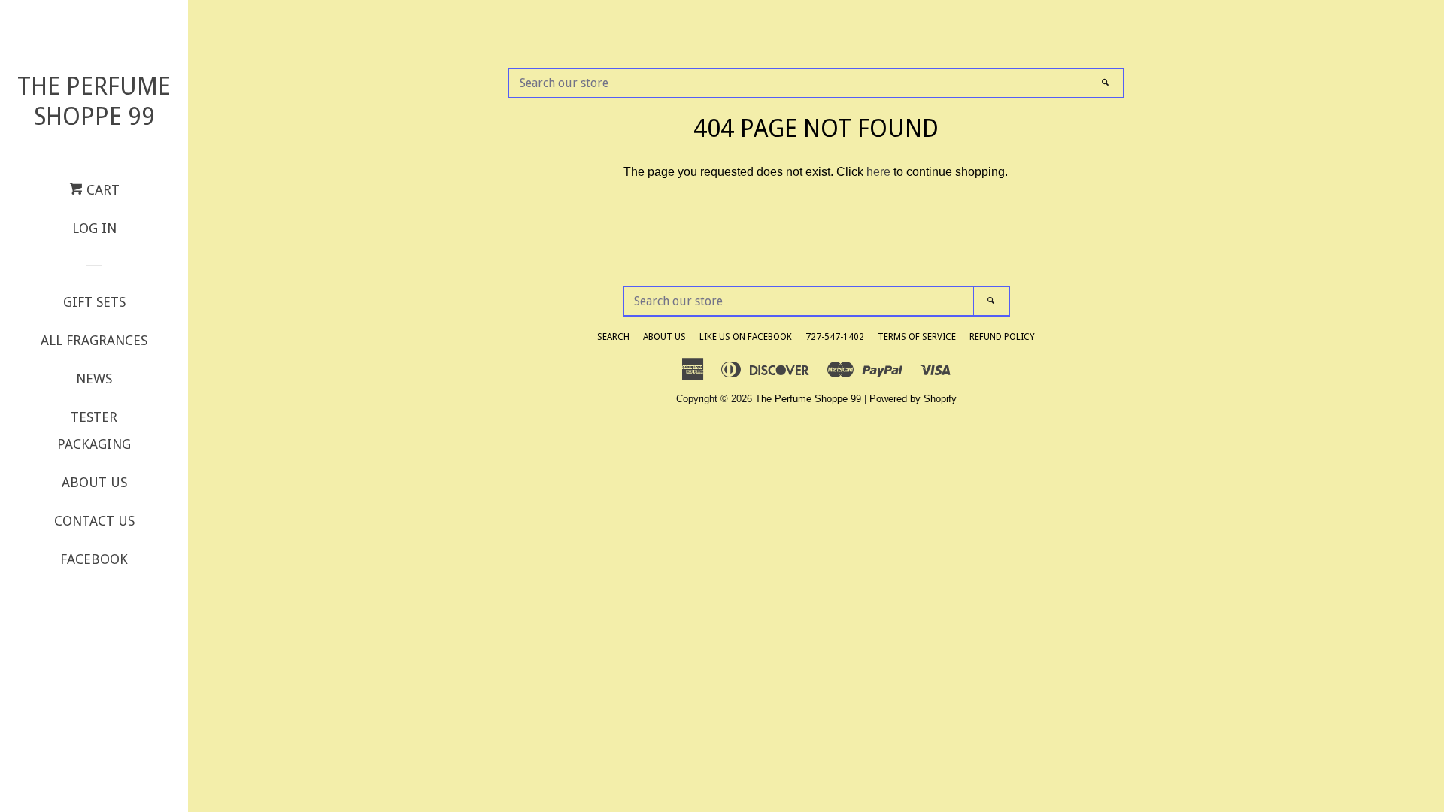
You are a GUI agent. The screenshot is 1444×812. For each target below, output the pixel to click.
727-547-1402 (834, 337)
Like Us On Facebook (745, 337)
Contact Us (94, 521)
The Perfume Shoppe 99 (94, 101)
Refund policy (1002, 337)
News (94, 378)
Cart (101, 190)
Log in (94, 228)
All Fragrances (94, 340)
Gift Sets (94, 302)
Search (613, 337)
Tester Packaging (94, 430)
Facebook (94, 559)
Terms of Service (917, 337)
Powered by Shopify (913, 398)
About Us (94, 482)
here (878, 171)
